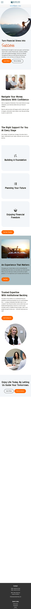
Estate (15, 607)
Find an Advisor (20, 391)
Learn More (9, 391)
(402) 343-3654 (17, 590)
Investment (15, 605)
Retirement (15, 604)
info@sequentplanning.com (15, 596)
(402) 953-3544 (17, 588)
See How (5, 279)
